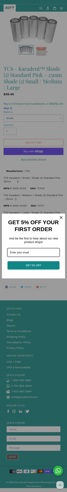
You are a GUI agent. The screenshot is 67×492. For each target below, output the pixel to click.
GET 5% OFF (33, 265)
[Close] (61, 217)
